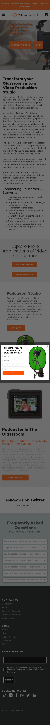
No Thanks (13, 377)
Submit (13, 373)
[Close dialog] (47, 347)
